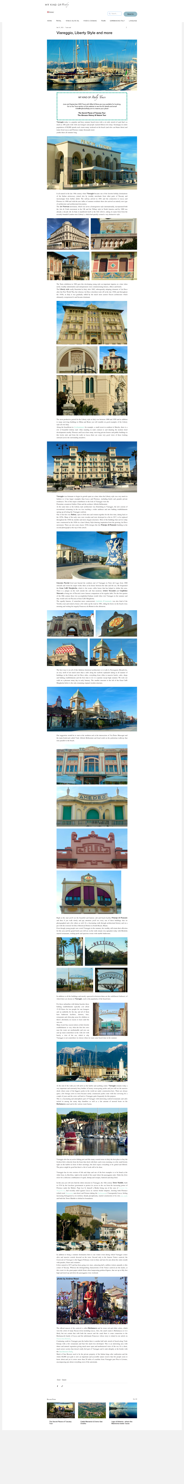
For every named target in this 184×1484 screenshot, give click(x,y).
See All (135, 1399)
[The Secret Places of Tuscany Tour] (61, 1410)
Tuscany (64, 1380)
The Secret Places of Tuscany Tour (60, 1422)
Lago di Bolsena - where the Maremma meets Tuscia (121, 1422)
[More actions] (126, 27)
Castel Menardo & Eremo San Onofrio (91, 1422)
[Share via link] (62, 1386)
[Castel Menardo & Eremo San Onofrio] (92, 1410)
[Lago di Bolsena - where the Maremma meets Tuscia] (123, 1410)
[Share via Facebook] (57, 1386)
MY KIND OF (53, 4)
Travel (58, 1380)
